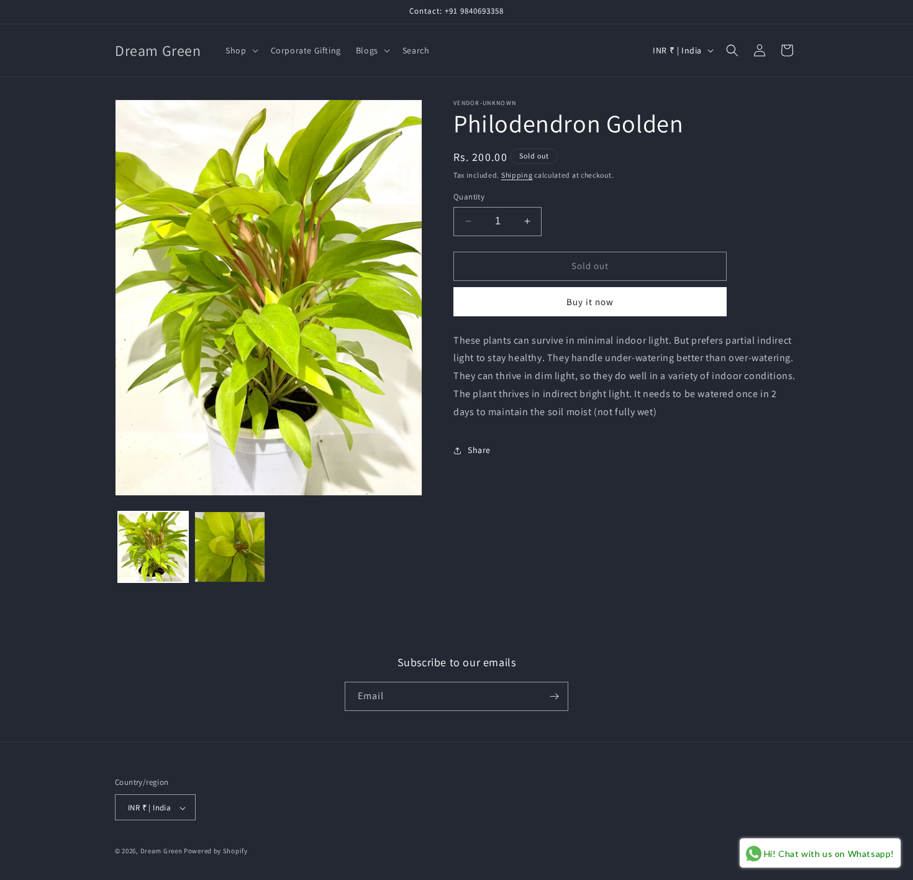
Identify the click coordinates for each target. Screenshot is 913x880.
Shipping (517, 175)
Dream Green (161, 851)
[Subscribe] (554, 696)
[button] (240, 50)
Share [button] (479, 450)
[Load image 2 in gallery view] (229, 546)
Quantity (468, 196)
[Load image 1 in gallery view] (153, 546)
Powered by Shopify (216, 851)
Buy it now (590, 302)
